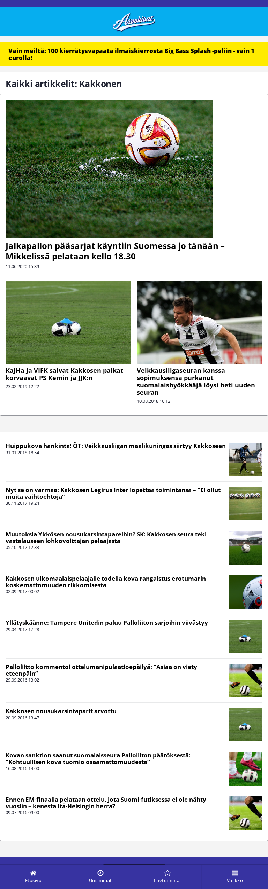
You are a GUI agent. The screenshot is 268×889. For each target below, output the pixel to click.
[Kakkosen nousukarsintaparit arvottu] (245, 724)
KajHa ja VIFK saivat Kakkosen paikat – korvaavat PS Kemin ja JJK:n (67, 374)
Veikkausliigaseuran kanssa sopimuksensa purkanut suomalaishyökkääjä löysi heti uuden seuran (196, 381)
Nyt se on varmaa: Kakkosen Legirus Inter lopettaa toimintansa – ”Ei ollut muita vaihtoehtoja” (113, 493)
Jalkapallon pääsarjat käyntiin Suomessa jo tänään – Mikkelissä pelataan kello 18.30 (115, 251)
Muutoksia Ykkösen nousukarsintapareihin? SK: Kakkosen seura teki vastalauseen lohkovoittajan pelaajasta (106, 537)
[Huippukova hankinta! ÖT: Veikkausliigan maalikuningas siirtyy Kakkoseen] (245, 459)
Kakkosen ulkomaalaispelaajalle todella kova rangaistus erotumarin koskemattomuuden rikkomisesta (106, 581)
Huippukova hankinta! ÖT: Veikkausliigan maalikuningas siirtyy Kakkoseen (116, 446)
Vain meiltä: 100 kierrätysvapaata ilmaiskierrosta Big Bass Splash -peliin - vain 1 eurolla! (131, 54)
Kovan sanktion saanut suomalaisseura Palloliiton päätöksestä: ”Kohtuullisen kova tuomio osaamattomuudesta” (98, 758)
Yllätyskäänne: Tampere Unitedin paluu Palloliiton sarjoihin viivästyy (107, 623)
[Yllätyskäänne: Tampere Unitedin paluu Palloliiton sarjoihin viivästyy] (245, 636)
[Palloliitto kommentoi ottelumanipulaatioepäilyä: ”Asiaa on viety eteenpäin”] (245, 680)
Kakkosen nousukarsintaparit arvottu (61, 711)
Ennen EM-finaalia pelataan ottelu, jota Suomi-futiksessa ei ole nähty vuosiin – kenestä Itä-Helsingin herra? (106, 802)
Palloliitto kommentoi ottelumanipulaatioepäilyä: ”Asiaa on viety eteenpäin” (101, 670)
